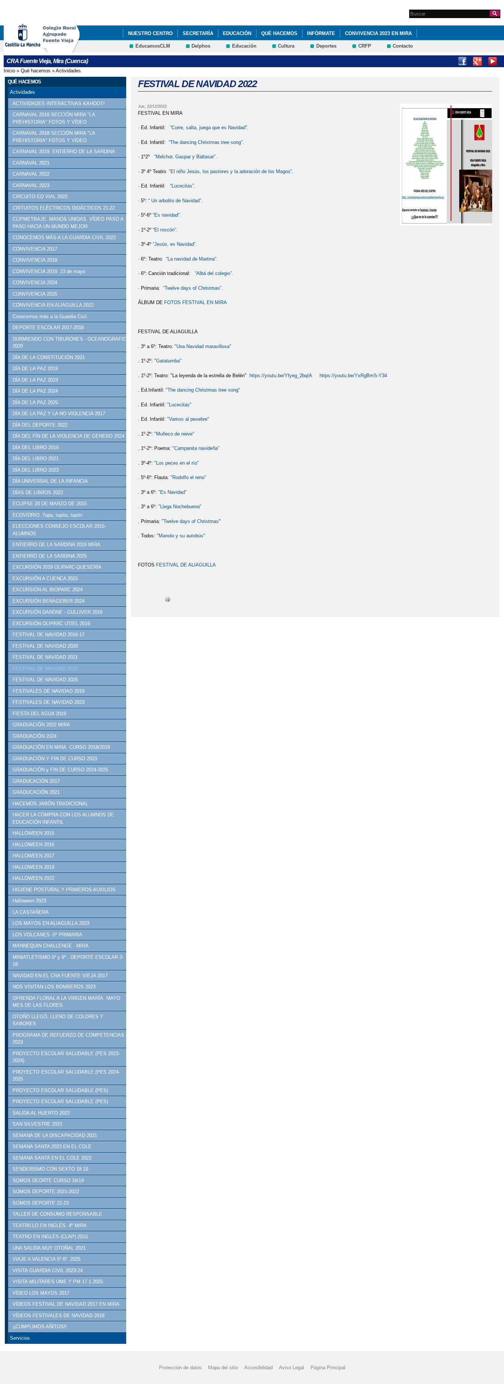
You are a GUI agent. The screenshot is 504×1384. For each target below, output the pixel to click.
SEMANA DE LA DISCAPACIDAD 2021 (55, 1135)
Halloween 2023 (29, 900)
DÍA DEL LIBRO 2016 (36, 447)
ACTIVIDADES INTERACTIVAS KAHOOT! (59, 103)
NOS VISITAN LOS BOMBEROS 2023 (54, 986)
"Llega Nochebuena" (179, 506)
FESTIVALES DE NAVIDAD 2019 (48, 691)
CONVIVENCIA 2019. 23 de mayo (49, 271)
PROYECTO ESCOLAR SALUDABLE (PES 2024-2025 (66, 1075)
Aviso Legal (291, 1367)
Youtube (492, 61)
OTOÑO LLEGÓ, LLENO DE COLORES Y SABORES (58, 1020)
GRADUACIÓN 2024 (34, 736)
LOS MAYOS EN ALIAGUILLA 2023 (51, 923)
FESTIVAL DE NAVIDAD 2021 (45, 657)
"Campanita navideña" (196, 448)
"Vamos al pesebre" (188, 419)
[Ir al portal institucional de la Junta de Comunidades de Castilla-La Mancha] (32, 49)
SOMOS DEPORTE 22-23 (41, 1203)
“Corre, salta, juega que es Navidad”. (209, 127)
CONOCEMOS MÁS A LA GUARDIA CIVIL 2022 (64, 237)
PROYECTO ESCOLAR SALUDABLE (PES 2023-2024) (66, 1057)
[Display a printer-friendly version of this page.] (167, 599)
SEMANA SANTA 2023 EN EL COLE (52, 1146)
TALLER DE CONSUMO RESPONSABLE (57, 1214)
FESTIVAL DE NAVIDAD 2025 (45, 679)
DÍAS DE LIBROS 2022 (38, 492)
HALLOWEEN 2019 (33, 867)
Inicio (9, 70)
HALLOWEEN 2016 (33, 844)
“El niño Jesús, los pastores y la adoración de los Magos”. (231, 171)
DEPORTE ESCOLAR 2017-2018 (48, 327)
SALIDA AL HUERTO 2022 (41, 1113)
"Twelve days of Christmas (190, 521)
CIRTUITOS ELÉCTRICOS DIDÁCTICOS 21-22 (64, 208)
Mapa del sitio (223, 1367)
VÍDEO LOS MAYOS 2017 (41, 1293)
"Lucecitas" (179, 404)
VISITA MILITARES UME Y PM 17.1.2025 (58, 1281)
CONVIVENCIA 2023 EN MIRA (378, 33)
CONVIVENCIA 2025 (35, 294)
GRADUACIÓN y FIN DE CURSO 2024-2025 (60, 769)
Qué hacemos (279, 33)
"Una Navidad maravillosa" (203, 346)
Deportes (326, 46)
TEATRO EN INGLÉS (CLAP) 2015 (50, 1236)
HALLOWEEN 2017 (33, 855)
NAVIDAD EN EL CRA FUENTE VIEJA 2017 (60, 975)
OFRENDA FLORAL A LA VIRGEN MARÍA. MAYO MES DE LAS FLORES (66, 1001)
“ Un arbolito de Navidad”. (175, 200)
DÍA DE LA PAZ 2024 (35, 391)
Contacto (403, 46)
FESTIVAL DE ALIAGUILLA (186, 565)
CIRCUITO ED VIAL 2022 (40, 196)
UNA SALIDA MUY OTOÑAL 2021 (49, 1248)
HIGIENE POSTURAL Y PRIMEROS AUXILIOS (64, 889)
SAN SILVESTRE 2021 (37, 1124)
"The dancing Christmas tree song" (203, 390)
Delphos (200, 46)
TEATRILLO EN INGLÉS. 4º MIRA (50, 1225)
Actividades (68, 70)
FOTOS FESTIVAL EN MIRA (195, 302)
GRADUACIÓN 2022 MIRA (41, 724)
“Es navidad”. (167, 215)
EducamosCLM (152, 46)
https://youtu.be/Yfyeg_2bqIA (280, 375)
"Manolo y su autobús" (181, 535)
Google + (477, 61)
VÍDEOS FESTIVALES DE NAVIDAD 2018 (58, 1315)
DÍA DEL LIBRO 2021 (36, 458)
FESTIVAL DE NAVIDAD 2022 (45, 668)
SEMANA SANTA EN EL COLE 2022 (52, 1158)
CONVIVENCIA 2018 (35, 260)
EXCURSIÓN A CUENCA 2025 (45, 578)
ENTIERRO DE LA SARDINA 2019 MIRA (56, 544)
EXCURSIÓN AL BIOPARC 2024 (48, 589)
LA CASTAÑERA (31, 912)
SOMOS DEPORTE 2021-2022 (46, 1191)
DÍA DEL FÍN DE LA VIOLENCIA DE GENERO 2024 (68, 436)
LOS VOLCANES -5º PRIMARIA (47, 934)
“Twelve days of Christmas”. (193, 288)
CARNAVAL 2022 (31, 174)
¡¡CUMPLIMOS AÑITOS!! (40, 1326)
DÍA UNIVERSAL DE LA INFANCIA (50, 481)
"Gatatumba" (168, 361)
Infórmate (321, 33)
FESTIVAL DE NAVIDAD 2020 (45, 646)
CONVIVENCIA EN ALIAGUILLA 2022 (53, 305)
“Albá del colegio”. (213, 273)
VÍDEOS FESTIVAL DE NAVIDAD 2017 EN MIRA (66, 1304)
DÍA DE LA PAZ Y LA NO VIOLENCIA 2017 (59, 413)
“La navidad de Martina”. (192, 259)
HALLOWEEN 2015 (33, 833)
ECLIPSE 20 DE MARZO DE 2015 (50, 503)
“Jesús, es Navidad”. (175, 244)
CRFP (364, 46)
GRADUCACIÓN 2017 (36, 781)
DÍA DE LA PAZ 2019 (35, 368)
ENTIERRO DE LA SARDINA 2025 (50, 556)
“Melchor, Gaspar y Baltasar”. (185, 156)
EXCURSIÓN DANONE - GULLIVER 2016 (58, 612)
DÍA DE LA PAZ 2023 (35, 380)
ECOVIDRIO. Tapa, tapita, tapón (47, 515)
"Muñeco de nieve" (174, 434)
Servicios (20, 1338)
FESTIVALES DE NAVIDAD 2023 (48, 702)
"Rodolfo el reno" (187, 477)
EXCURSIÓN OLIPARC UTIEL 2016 (51, 623)
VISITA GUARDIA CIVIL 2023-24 (48, 1270)
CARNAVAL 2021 (31, 163)
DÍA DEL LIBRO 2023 (36, 470)
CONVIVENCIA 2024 (35, 282)
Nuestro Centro (150, 33)
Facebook (462, 61)
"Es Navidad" (172, 492)
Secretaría (198, 33)
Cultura (286, 46)
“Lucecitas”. (182, 186)
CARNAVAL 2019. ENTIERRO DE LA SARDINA (64, 151)
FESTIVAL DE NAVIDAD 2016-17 (48, 634)
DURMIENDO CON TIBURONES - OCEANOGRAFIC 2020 (69, 342)
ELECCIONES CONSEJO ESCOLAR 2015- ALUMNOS (59, 529)
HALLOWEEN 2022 (33, 878)
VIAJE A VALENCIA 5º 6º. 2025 (46, 1259)
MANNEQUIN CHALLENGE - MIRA (51, 946)
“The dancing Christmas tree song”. (205, 142)
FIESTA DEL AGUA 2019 (39, 713)
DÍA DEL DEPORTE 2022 (40, 425)
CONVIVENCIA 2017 (35, 249)
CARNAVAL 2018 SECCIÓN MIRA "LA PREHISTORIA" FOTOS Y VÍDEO (54, 118)
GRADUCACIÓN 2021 (36, 792)
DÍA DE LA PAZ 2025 (35, 402)
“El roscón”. (165, 230)
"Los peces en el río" (176, 463)
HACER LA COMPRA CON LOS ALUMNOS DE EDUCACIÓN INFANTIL (63, 818)
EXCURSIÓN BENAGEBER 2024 (48, 601)
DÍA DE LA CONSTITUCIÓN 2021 (49, 357)
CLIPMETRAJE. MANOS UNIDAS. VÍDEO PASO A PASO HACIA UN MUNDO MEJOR (68, 222)
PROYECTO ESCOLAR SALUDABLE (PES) (60, 1090)
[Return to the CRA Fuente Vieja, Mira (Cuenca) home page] (61, 49)
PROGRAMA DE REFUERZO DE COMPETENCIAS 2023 (68, 1038)
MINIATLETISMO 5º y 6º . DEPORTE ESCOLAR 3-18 (68, 960)
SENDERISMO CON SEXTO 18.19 (50, 1169)
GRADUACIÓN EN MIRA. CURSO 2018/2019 (61, 747)
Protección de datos (180, 1367)
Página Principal (328, 1367)
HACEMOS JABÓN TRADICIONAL (50, 803)
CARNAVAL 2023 (31, 185)
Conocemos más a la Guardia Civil (50, 316)
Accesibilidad (258, 1367)
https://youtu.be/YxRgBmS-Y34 (353, 375)
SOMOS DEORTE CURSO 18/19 (48, 1180)
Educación (237, 33)
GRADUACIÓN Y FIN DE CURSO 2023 (55, 758)
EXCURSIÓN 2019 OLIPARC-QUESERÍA (57, 567)
